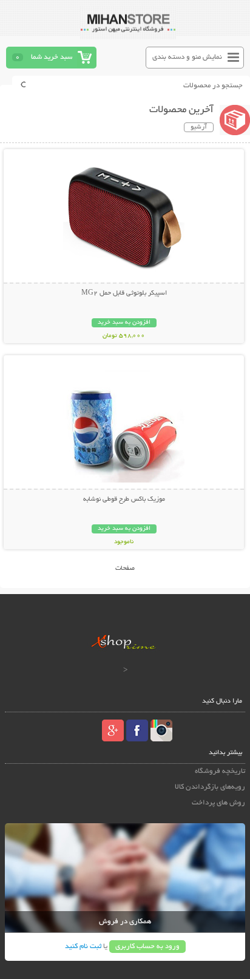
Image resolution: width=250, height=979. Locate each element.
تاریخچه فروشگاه (220, 771)
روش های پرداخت (218, 803)
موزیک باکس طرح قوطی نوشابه (124, 499)
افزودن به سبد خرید (124, 322)
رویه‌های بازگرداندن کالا (210, 787)
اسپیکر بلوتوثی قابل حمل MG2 (124, 293)
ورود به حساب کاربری (147, 947)
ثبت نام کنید (83, 947)
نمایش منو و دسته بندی (187, 57)
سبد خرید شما (51, 57)
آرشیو (199, 127)
